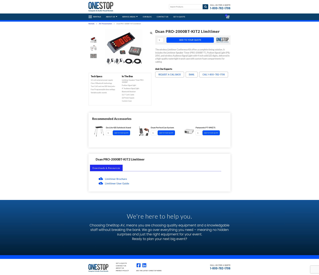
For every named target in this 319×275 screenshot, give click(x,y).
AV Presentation (105, 23)
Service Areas (129, 17)
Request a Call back (170, 74)
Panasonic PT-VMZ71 (205, 127)
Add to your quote (190, 39)
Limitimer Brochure (116, 178)
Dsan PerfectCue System (162, 127)
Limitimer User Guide (117, 183)
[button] (151, 33)
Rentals (91, 23)
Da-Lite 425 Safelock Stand (118, 127)
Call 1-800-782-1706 (213, 74)
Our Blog (147, 17)
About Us (110, 17)
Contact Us (162, 17)
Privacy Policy (122, 270)
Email (191, 74)
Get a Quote (179, 17)
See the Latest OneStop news (149, 270)
